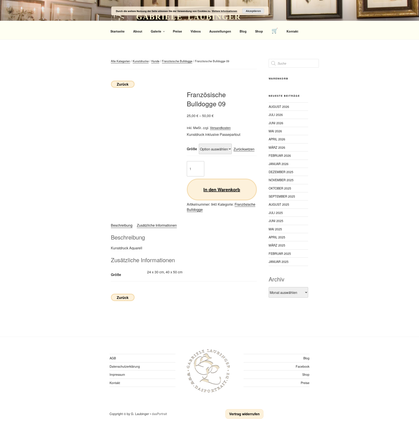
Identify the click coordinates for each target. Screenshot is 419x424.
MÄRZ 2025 (277, 245)
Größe (192, 148)
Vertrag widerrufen (244, 413)
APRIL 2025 (277, 237)
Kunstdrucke (141, 61)
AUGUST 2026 (279, 106)
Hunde (155, 61)
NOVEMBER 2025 (281, 180)
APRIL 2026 (277, 139)
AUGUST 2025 (279, 204)
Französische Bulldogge (177, 61)
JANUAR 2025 (278, 261)
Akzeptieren (253, 11)
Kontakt (292, 31)
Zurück (123, 84)
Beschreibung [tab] (121, 225)
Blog (243, 31)
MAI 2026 (275, 131)
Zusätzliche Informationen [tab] (157, 225)
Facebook (302, 366)
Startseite (117, 31)
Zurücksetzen (244, 149)
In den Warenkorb (221, 189)
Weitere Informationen (224, 11)
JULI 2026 (276, 114)
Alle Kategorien (120, 61)
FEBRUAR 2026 (280, 155)
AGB (113, 358)
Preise (177, 31)
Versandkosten (220, 127)
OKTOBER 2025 (280, 188)
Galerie (156, 31)
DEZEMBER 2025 (281, 172)
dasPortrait (159, 414)
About (137, 31)
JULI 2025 (276, 212)
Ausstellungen (220, 31)
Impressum (117, 374)
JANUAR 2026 (278, 164)
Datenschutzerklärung (125, 366)
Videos (196, 31)
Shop (259, 31)
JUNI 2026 (276, 123)
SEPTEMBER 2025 (282, 196)
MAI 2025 (275, 229)
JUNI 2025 (276, 221)
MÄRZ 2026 (277, 147)
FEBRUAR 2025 (280, 253)
